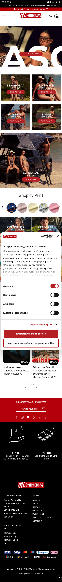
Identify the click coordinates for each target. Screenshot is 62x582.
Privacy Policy (10, 536)
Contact (36, 507)
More (31, 384)
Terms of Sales (11, 539)
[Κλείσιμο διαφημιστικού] (58, 236)
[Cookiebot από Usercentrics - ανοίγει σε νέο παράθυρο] (40, 236)
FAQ (5, 543)
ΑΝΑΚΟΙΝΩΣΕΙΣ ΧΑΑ (41, 517)
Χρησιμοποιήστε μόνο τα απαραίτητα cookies (31, 343)
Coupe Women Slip (12, 500)
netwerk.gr (39, 573)
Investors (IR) (38, 513)
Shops (35, 503)
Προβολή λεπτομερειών (41, 324)
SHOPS (7, 2)
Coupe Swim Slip (11, 509)
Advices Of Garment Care (16, 513)
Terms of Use (10, 532)
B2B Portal (37, 510)
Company (37, 520)
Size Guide (9, 516)
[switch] (54, 295)
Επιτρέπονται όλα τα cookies (31, 333)
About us (36, 500)
